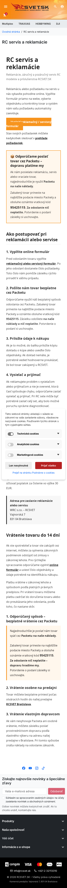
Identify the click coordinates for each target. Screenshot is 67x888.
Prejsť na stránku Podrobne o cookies (33, 472)
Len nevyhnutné (18, 465)
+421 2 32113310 (47, 870)
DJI (58, 23)
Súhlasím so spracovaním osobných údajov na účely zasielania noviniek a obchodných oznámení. (35, 799)
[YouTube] (30, 768)
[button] (55, 6)
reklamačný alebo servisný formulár (31, 263)
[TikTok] (43, 768)
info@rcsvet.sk (22, 870)
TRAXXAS (24, 23)
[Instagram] (37, 768)
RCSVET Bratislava (18, 704)
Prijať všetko (48, 465)
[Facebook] (24, 768)
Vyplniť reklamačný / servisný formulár (28, 124)
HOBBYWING (43, 23)
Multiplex (7, 23)
